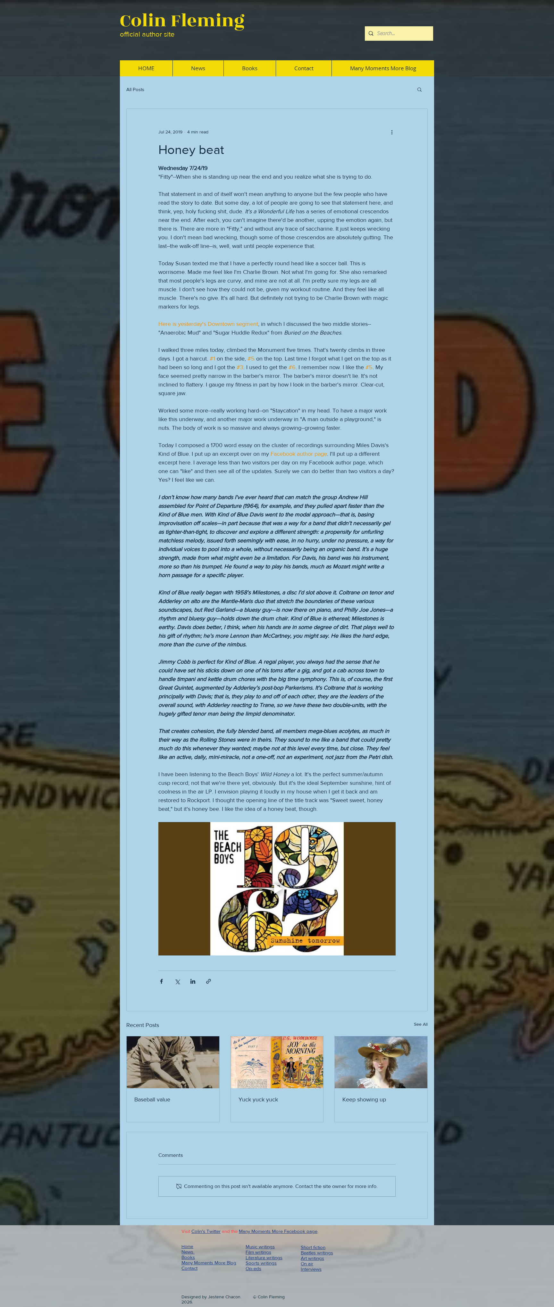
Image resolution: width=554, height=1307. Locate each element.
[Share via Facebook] (161, 981)
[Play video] (277, 888)
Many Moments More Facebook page (278, 1231)
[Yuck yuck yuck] (277, 1062)
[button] (419, 89)
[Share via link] (209, 981)
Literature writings (264, 1257)
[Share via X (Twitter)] (177, 981)
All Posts (135, 89)
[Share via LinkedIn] (193, 981)
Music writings (260, 1246)
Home (187, 1246)
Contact (189, 1268)
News (188, 1251)
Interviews (311, 1269)
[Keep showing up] (381, 1062)
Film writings (258, 1252)
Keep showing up (364, 1099)
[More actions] (392, 132)
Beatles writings (317, 1252)
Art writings (312, 1258)
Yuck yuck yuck (258, 1099)
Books (188, 1257)
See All (421, 1024)
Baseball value (152, 1099)
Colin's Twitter (206, 1231)
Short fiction (313, 1247)
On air (307, 1263)
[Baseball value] (173, 1062)
